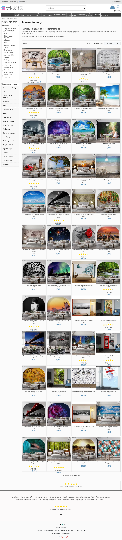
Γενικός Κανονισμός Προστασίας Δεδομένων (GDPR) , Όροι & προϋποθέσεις (86, 497)
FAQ (40, 500)
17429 (34, 428)
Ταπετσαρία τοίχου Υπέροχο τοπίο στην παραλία (108, 427)
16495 (83, 287)
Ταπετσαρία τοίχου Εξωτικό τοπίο (83, 143)
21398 (58, 393)
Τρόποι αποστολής (27, 497)
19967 (83, 182)
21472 (34, 287)
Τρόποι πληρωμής (55, 497)
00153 (83, 76)
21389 (34, 393)
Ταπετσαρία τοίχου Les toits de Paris (84, 320)
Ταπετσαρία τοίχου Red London (108, 356)
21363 (58, 181)
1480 (83, 322)
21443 (83, 393)
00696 (58, 217)
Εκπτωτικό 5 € (89, 500)
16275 (108, 74)
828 (34, 323)
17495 (58, 357)
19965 (34, 110)
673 (108, 181)
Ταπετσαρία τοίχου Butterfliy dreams (84, 285)
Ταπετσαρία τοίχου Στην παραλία (108, 179)
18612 (83, 357)
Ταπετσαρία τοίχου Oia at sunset (34, 108)
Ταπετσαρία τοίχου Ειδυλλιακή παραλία (34, 214)
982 (59, 322)
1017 (34, 357)
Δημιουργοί (79, 500)
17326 (34, 463)
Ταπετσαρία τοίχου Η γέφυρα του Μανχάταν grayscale (59, 215)
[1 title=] (29, 77)
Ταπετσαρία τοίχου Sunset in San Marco (108, 249)
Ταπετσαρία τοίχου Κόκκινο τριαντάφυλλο (83, 249)
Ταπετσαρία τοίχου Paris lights (83, 356)
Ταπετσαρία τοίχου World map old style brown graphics (34, 250)
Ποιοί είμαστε (15, 497)
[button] (73, 15)
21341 (58, 251)
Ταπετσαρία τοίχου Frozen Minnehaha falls (34, 462)
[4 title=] (36, 77)
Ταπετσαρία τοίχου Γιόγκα (108, 143)
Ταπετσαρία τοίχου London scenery (34, 179)
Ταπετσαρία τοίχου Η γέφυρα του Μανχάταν (34, 356)
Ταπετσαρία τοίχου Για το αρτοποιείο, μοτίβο (83, 391)
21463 (108, 251)
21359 (108, 357)
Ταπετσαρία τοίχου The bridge (58, 391)
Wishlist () (117, 1)
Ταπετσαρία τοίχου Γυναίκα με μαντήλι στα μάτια (34, 321)
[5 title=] (38, 77)
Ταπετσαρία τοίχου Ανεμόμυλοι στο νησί (59, 320)
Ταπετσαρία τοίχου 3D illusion (34, 285)
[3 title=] (34, 77)
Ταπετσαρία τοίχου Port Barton (58, 179)
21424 (108, 216)
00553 (108, 287)
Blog (59, 500)
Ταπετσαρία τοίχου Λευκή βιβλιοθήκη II (108, 73)
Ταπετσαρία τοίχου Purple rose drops (59, 426)
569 (108, 145)
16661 (34, 74)
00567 (58, 74)
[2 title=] (32, 77)
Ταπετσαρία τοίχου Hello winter (108, 391)
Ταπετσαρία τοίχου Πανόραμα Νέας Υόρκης (83, 426)
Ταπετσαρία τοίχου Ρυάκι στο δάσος (108, 285)
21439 (58, 145)
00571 (83, 251)
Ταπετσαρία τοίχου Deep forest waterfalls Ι (58, 73)
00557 (108, 110)
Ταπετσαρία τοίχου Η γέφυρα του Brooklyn (33, 143)
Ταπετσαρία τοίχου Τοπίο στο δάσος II (34, 391)
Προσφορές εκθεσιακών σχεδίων (26, 500)
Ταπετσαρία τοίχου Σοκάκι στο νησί (108, 320)
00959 (58, 110)
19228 (83, 216)
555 (34, 216)
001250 (83, 428)
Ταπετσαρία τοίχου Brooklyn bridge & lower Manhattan (83, 179)
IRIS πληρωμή (100, 500)
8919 (108, 322)
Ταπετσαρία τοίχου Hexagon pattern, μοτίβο (108, 462)
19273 (58, 465)
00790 (108, 430)
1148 (59, 428)
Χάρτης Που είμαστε (49, 500)
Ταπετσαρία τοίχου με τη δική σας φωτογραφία (34, 73)
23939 (58, 287)
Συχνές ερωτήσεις (68, 500)
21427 (108, 463)
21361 (34, 181)
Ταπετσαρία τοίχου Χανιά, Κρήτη (108, 214)
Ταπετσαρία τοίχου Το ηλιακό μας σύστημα (58, 249)
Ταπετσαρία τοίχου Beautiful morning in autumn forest (58, 462)
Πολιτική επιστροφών (41, 497)
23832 (34, 253)
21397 (83, 463)
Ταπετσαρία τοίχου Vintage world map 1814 (83, 214)
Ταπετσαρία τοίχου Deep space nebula (58, 143)
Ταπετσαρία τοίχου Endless (83, 462)
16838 (83, 110)
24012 (108, 393)
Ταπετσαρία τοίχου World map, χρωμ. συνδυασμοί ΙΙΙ (83, 73)
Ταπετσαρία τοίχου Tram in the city (58, 356)
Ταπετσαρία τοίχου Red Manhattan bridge (34, 426)
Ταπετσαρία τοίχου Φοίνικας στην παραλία (108, 108)
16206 (34, 145)
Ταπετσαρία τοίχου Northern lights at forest (58, 285)
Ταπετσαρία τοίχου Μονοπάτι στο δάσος (59, 108)
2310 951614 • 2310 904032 (8, 1)
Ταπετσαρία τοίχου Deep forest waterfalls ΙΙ (83, 108)
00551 (83, 145)
